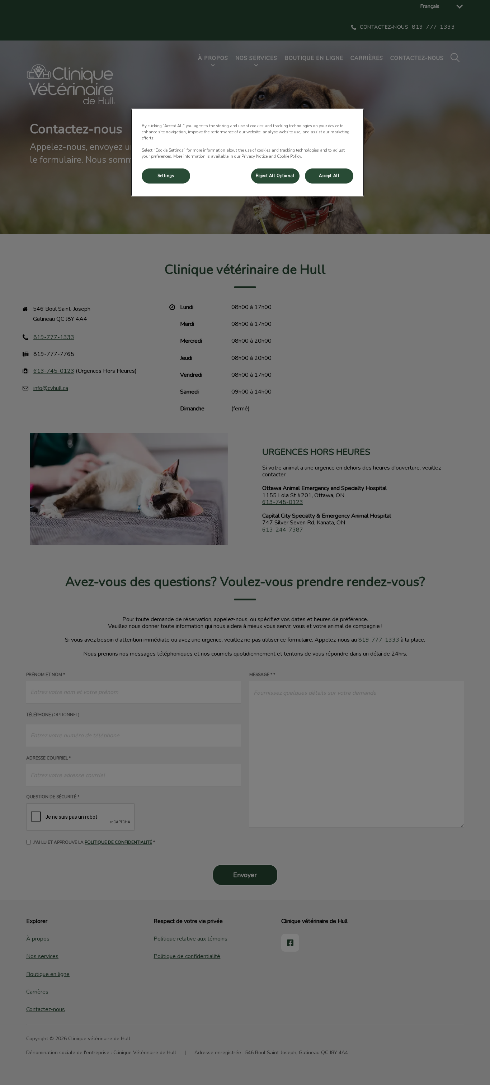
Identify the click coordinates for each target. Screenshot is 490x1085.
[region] (247, 152)
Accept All (329, 176)
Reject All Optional (275, 176)
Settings (165, 176)
